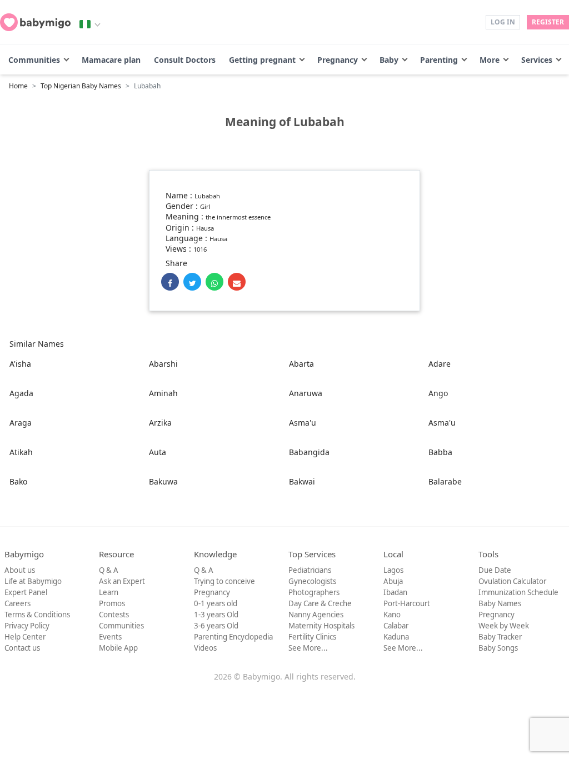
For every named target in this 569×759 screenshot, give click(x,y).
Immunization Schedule (518, 592)
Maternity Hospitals (321, 626)
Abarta (301, 363)
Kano (392, 615)
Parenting (439, 59)
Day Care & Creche (320, 603)
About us (19, 570)
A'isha (20, 363)
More (490, 59)
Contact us (22, 648)
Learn (108, 592)
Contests (114, 615)
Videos (205, 648)
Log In (503, 22)
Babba (440, 452)
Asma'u (302, 422)
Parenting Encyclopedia (233, 637)
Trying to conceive (224, 581)
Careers (17, 603)
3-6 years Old (216, 626)
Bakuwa (163, 481)
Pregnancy (337, 59)
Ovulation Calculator (512, 581)
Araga (20, 422)
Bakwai (302, 481)
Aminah (163, 393)
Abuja (393, 581)
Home (18, 86)
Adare (439, 363)
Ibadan (395, 592)
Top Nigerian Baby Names (81, 86)
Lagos (393, 570)
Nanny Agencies (315, 615)
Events (110, 637)
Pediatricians (309, 570)
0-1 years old (215, 603)
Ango (438, 393)
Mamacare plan (111, 59)
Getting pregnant (262, 59)
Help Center (25, 637)
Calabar (395, 626)
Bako (18, 481)
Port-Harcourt (406, 603)
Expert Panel (25, 592)
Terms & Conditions (37, 615)
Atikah (21, 452)
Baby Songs (498, 648)
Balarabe (445, 481)
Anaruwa (305, 393)
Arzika (160, 422)
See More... (308, 648)
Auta (157, 452)
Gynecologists (312, 581)
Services (536, 59)
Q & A (108, 570)
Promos (112, 603)
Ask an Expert (122, 581)
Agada (21, 393)
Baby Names (499, 603)
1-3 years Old (216, 615)
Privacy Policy (26, 626)
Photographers (314, 592)
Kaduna (396, 637)
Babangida (309, 452)
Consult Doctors (185, 59)
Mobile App (118, 648)
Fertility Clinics (312, 637)
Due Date (494, 570)
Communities (34, 59)
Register (548, 22)
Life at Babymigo (33, 581)
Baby (389, 59)
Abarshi (163, 363)
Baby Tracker (500, 637)
